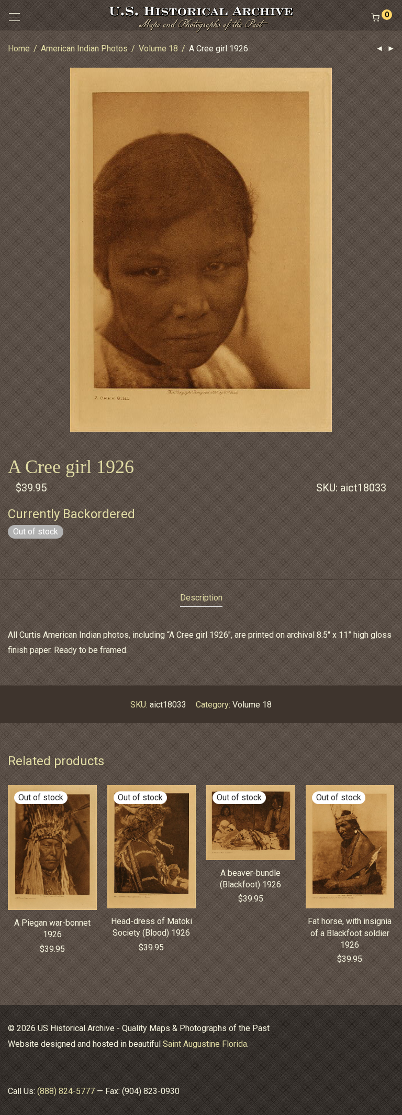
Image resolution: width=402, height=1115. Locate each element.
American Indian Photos (84, 48)
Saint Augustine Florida (205, 1044)
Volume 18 (158, 48)
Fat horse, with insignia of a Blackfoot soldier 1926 (350, 933)
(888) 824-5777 (66, 1091)
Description (201, 598)
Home (19, 48)
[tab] (201, 598)
